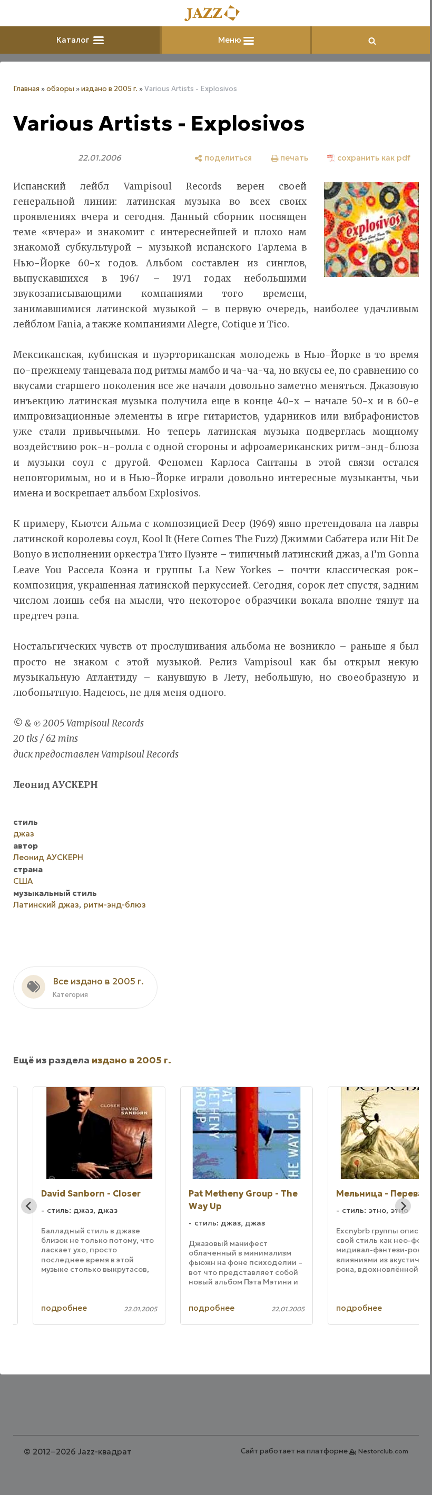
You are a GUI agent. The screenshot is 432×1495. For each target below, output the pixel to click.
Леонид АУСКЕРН (48, 857)
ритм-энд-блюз (114, 905)
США (23, 881)
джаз (23, 834)
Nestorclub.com (383, 1451)
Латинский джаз (46, 905)
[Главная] (216, 14)
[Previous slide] (29, 1206)
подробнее (66, 1308)
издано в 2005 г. (109, 88)
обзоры (60, 88)
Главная (26, 88)
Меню (230, 40)
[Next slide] (403, 1206)
